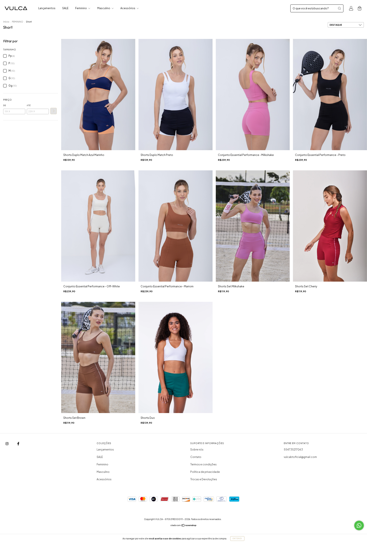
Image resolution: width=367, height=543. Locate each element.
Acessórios (128, 8)
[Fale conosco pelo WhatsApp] (359, 525)
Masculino (104, 8)
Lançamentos (46, 8)
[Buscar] (339, 8)
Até (29, 105)
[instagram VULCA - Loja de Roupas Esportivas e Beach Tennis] (7, 443)
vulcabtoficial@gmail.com (300, 457)
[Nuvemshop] (183, 525)
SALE (65, 8)
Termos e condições (203, 464)
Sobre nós (196, 449)
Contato (195, 457)
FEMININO (17, 21)
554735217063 (293, 449)
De (4, 105)
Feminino (81, 8)
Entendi (237, 538)
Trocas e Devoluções (203, 479)
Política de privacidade (205, 471)
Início (6, 21)
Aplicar (53, 111)
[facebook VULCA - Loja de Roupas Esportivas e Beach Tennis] (18, 443)
